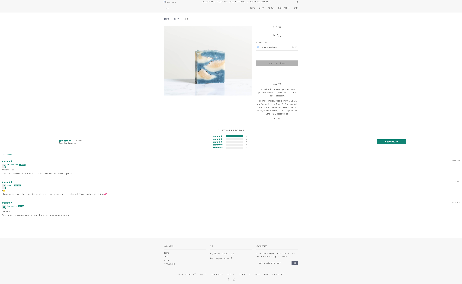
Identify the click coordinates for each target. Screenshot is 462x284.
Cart (296, 8)
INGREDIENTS (284, 8)
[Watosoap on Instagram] (234, 279)
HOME (252, 8)
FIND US (231, 274)
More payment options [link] (277, 76)
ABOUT (271, 8)
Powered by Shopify (274, 274)
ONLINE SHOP (217, 274)
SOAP (176, 19)
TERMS (257, 274)
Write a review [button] (391, 141)
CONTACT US (244, 274)
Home (166, 19)
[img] (7, 161)
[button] (218, 136)
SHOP (261, 8)
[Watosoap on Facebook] (228, 279)
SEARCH (203, 274)
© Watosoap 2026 (187, 274)
